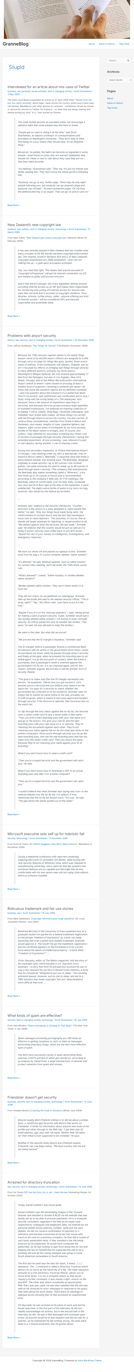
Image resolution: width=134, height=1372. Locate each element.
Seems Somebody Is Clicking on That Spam (49, 1025)
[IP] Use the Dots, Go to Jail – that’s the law (46, 1192)
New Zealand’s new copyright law (34, 225)
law (19, 91)
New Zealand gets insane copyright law (46, 237)
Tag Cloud (124, 43)
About (92, 43)
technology (60, 229)
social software (39, 91)
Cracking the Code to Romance (46, 1110)
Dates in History (107, 43)
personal (26, 91)
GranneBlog (16, 44)
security (24, 340)
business (12, 91)
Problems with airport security (32, 336)
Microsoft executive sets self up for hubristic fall (46, 834)
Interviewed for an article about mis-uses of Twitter (49, 87)
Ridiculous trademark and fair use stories (40, 909)
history (11, 340)
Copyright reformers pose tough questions (52, 918)
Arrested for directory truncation (34, 1182)
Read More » (14, 205)
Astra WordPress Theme (90, 1360)
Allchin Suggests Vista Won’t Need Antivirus (55, 844)
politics (25, 229)
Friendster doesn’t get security (32, 1097)
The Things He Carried (44, 345)
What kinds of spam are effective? (35, 1015)
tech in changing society (60, 91)
